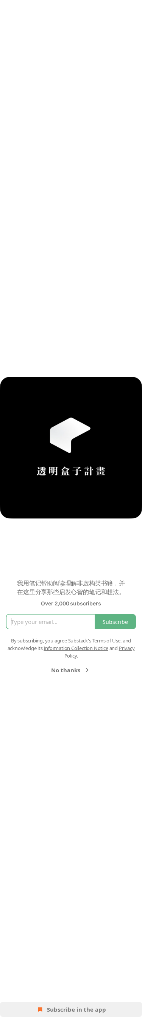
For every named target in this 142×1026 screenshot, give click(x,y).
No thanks (65, 670)
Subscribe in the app (76, 1009)
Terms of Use (106, 640)
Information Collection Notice (76, 648)
